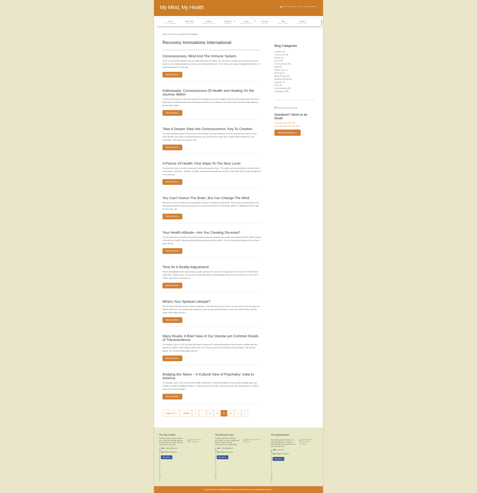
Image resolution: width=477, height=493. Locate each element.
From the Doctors (280, 64)
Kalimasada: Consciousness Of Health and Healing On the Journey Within (208, 92)
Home (170, 22)
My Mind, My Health (182, 7)
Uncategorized (279, 91)
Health (276, 67)
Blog (283, 22)
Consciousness (279, 55)
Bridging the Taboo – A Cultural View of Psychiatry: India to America (208, 376)
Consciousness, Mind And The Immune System (199, 56)
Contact (302, 22)
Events (276, 61)
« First (185, 413)
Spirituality (278, 82)
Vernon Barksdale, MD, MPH (284, 123)
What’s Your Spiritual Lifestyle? (186, 301)
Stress (276, 85)
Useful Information (281, 88)
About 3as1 (189, 22)
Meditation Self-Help (281, 79)
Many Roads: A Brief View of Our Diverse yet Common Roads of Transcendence (210, 338)
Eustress (277, 58)
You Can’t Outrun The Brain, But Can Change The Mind (205, 198)
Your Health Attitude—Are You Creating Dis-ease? (201, 232)
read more (172, 75)
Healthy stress (279, 70)
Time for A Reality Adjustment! (185, 267)
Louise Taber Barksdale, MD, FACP (287, 126)
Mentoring (277, 73)
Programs (228, 22)
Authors (209, 22)
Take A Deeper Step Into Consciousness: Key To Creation (207, 129)
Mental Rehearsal (280, 76)
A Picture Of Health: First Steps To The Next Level (201, 163)
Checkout (265, 22)
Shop (246, 22)
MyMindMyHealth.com (228, 490)
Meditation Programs (264, 490)
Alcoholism (278, 52)
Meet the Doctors (286, 132)
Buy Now (166, 457)
